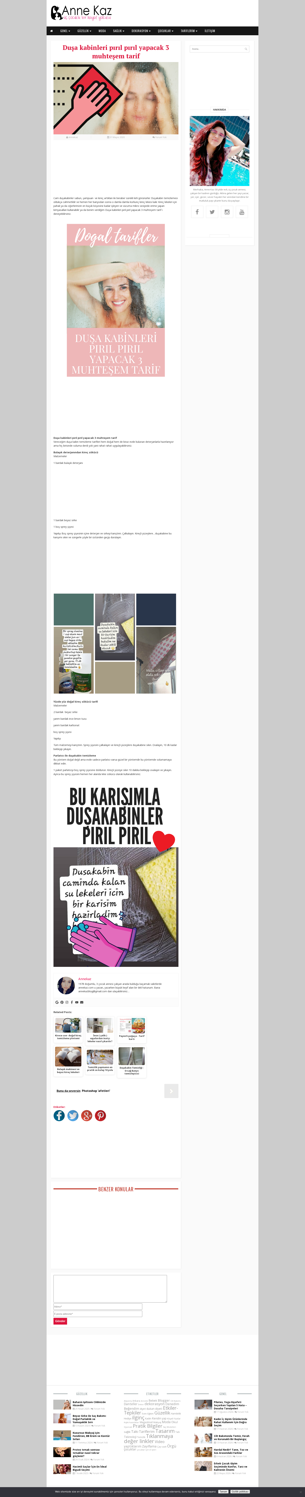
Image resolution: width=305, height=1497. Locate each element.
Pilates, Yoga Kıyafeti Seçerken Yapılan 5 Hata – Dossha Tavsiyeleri (230, 1405)
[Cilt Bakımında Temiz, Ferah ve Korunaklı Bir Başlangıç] (203, 1442)
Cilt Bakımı (176, 1401)
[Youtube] (76, 1002)
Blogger (164, 1400)
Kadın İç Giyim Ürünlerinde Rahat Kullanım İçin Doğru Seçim (230, 1422)
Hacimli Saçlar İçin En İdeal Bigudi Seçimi (90, 1468)
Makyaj (157, 1422)
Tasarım (165, 1430)
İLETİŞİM (210, 31)
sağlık (127, 1432)
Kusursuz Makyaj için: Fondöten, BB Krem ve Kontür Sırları (91, 1436)
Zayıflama (149, 1446)
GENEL (64, 31)
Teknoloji (130, 1437)
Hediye (127, 1418)
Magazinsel (146, 1422)
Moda (166, 1422)
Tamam (223, 1491)
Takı (134, 1431)
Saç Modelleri (169, 1427)
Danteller (130, 1404)
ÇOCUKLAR (165, 31)
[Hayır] (300, 1492)
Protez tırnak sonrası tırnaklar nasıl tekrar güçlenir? (86, 1453)
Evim (144, 1413)
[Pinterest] (62, 1002)
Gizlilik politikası (240, 1491)
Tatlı (177, 1432)
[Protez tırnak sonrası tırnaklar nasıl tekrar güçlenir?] (62, 1456)
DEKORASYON (140, 31)
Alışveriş (128, 1401)
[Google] (57, 1002)
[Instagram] (66, 1002)
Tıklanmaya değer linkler (148, 1438)
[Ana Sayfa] (81, 20)
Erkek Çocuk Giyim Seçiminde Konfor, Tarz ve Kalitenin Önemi (230, 1466)
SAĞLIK (118, 31)
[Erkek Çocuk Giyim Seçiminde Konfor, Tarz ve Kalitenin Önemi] (203, 1470)
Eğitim (150, 1413)
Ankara (136, 1400)
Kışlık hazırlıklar (131, 1422)
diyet (143, 1408)
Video (160, 1441)
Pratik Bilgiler (147, 1426)
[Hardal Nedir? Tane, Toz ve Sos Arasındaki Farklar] (203, 1456)
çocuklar (130, 1449)
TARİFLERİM (188, 31)
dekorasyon (155, 1403)
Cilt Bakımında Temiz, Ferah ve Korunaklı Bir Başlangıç (231, 1437)
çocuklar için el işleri (146, 1449)
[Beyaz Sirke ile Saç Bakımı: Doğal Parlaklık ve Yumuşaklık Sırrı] (62, 1422)
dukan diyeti (154, 1409)
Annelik (144, 1401)
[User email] (81, 1002)
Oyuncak (128, 1427)
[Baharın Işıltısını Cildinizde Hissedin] (62, 1408)
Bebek (153, 1400)
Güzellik (82, 1394)
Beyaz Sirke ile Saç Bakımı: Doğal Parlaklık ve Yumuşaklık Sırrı (89, 1419)
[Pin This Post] (101, 1120)
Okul (174, 1422)
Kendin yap (159, 1418)
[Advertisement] (115, 170)
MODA (102, 31)
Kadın (148, 1418)
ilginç (138, 1417)
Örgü (171, 1446)
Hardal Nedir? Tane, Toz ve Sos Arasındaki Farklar (231, 1451)
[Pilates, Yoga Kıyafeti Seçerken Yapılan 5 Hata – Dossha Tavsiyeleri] (203, 1408)
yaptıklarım (132, 1446)
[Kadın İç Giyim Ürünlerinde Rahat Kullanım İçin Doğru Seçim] (203, 1425)
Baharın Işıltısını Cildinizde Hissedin (89, 1403)
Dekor (141, 1404)
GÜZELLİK (83, 31)
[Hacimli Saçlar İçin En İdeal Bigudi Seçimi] (62, 1473)
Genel (223, 1394)
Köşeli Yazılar (174, 1418)
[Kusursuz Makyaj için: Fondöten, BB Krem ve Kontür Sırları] (62, 1439)
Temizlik (141, 1437)
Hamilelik (176, 1413)
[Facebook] (71, 1002)
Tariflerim (147, 1431)
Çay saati (161, 1446)
